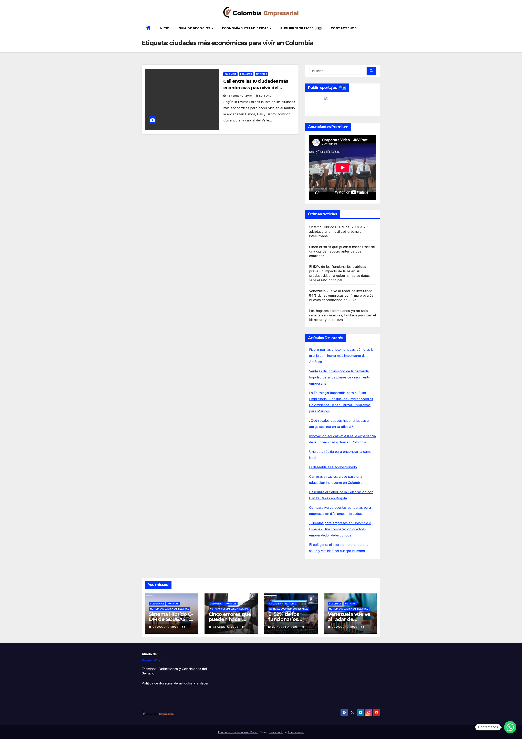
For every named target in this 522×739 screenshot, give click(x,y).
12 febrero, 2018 (240, 95)
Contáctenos (344, 28)
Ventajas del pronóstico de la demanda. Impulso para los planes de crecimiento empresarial (339, 377)
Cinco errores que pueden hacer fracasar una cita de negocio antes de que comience (342, 251)
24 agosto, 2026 (166, 626)
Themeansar (296, 732)
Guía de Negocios (195, 28)
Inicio (164, 28)
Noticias (261, 74)
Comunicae (157, 603)
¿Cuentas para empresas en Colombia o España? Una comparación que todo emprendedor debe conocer (340, 529)
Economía (246, 74)
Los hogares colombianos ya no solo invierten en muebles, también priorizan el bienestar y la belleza (342, 315)
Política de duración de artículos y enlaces (175, 683)
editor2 (265, 95)
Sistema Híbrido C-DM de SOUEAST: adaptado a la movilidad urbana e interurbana (338, 231)
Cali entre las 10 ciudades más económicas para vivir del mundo (255, 87)
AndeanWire (151, 660)
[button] (378, 28)
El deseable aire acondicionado (333, 467)
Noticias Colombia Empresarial (169, 609)
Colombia (230, 74)
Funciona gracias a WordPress (238, 732)
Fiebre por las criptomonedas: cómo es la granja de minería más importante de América (341, 355)
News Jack (276, 732)
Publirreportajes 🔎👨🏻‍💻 (301, 28)
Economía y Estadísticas (246, 28)
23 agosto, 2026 (225, 626)
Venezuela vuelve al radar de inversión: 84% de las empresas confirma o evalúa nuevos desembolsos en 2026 (341, 295)
